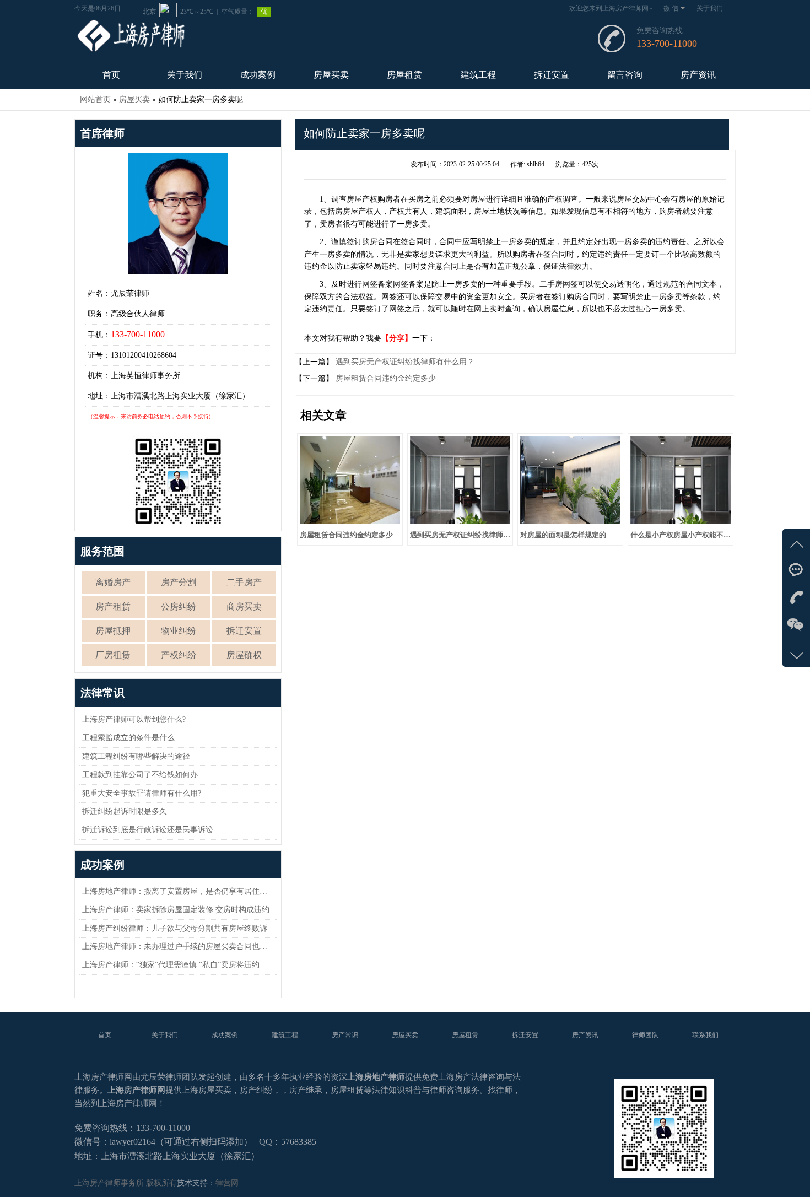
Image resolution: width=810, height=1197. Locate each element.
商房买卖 (244, 606)
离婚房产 (113, 582)
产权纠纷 (178, 655)
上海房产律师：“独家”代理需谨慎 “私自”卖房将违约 (171, 965)
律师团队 (645, 1035)
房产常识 (345, 1035)
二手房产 (244, 582)
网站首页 (95, 99)
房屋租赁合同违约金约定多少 (384, 378)
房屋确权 (244, 655)
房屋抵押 (113, 630)
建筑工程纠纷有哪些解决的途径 (136, 756)
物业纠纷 (178, 630)
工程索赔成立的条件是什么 (128, 738)
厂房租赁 (113, 655)
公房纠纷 (178, 606)
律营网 (227, 1183)
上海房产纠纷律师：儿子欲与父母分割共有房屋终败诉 (174, 928)
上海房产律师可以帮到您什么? (134, 719)
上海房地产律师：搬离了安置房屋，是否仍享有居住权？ (178, 891)
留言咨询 (624, 74)
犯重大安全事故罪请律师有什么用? (141, 793)
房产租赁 (113, 606)
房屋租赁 (404, 74)
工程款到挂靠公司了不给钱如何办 (140, 774)
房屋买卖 (331, 74)
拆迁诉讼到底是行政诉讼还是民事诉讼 (147, 830)
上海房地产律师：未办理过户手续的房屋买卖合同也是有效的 (186, 946)
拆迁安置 (551, 74)
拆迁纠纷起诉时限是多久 (124, 811)
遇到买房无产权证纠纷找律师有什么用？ (403, 362)
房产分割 (178, 582)
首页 (111, 74)
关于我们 (709, 8)
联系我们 (705, 1035)
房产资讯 (698, 74)
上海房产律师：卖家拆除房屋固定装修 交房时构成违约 (175, 909)
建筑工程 (478, 74)
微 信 (670, 8)
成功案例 (258, 74)
